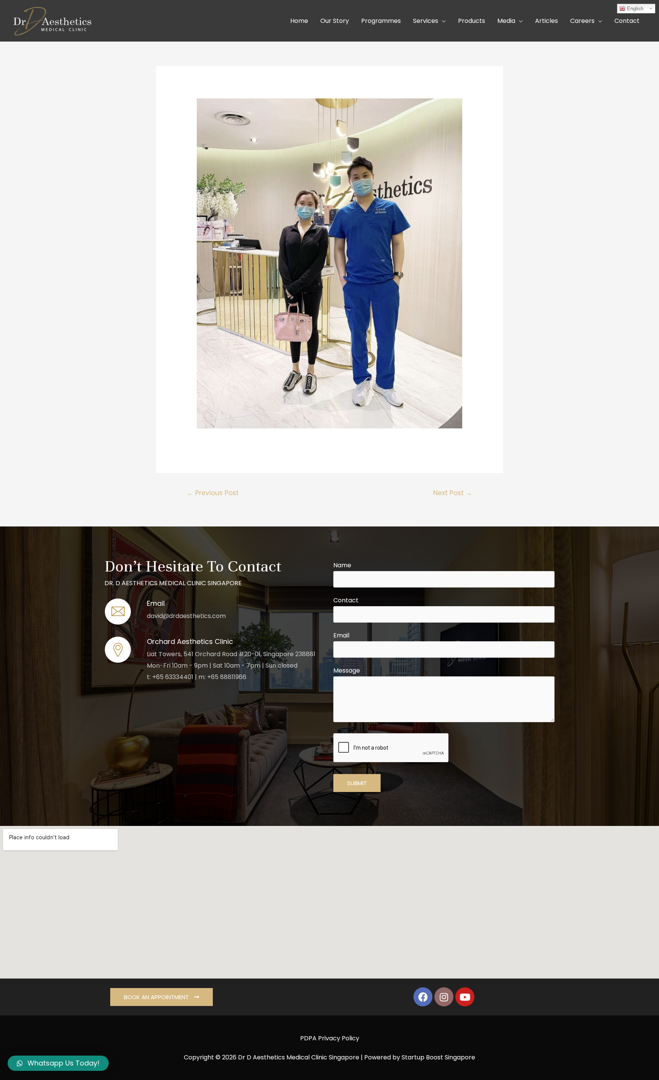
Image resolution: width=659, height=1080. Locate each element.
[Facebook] (422, 996)
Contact (345, 600)
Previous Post (213, 492)
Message (346, 670)
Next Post (452, 492)
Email (341, 635)
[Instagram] (443, 996)
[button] (161, 997)
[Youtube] (464, 996)
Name (342, 565)
